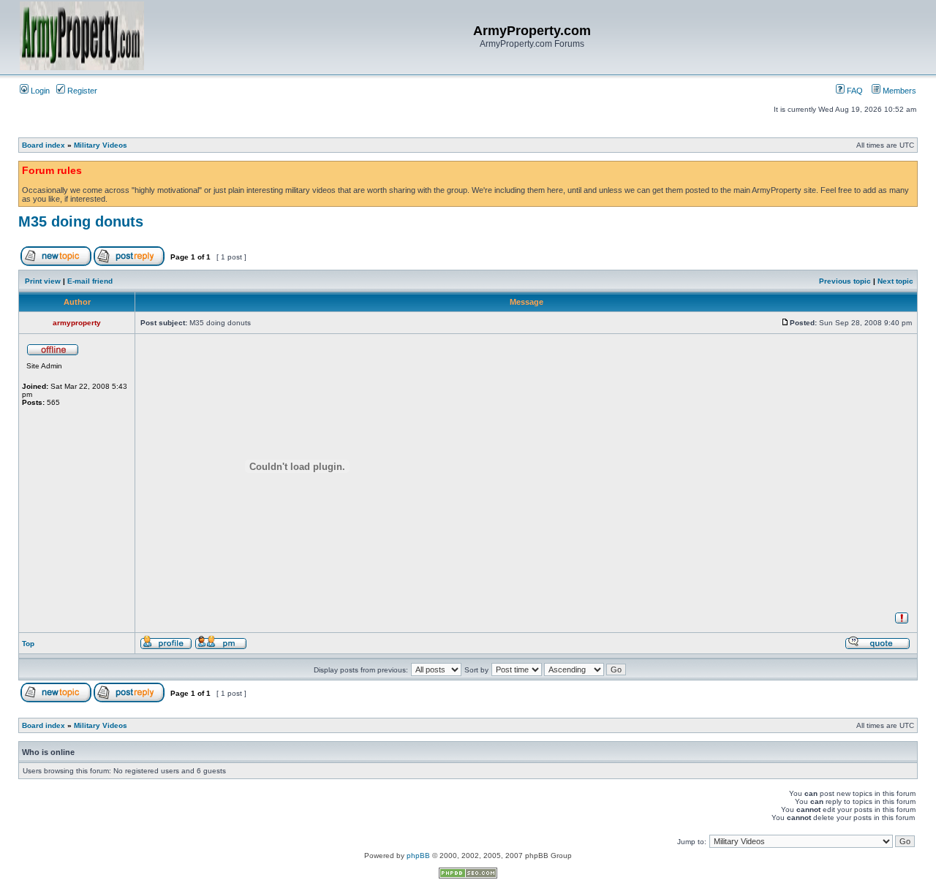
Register (81, 90)
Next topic (895, 281)
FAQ (854, 90)
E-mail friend (90, 281)
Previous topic (845, 281)
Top (28, 644)
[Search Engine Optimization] (468, 876)
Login (39, 90)
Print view (43, 281)
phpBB (418, 855)
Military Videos (100, 145)
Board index (43, 145)
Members (898, 90)
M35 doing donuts (80, 221)
